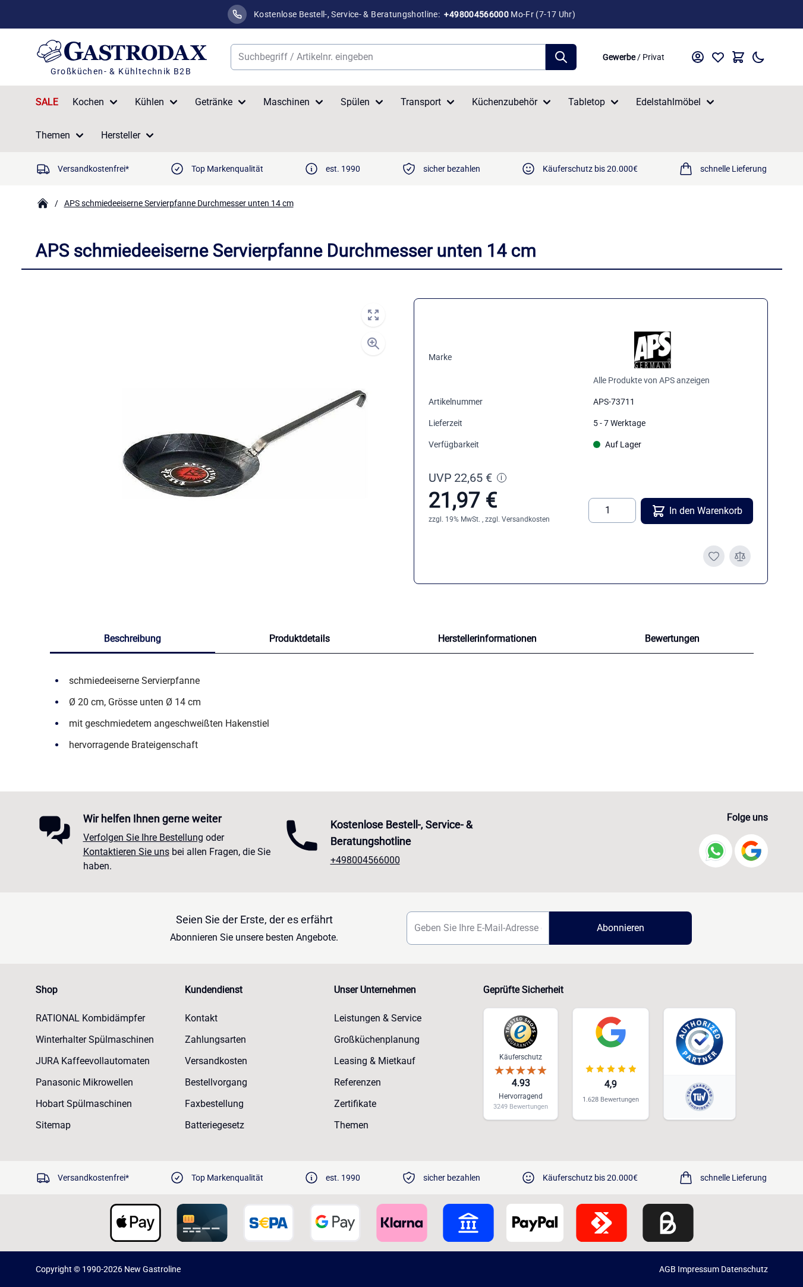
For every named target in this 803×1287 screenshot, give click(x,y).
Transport (421, 102)
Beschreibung (132, 638)
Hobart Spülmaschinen (84, 1103)
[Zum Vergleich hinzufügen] (740, 556)
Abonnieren (620, 927)
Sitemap (53, 1125)
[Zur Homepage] (43, 203)
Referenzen (357, 1082)
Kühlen (149, 102)
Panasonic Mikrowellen (84, 1082)
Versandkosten (526, 519)
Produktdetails (299, 638)
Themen (53, 135)
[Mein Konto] (697, 57)
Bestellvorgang (216, 1082)
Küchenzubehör (504, 102)
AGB (667, 1269)
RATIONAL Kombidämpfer (90, 1018)
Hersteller (120, 135)
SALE (47, 102)
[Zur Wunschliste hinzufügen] (714, 556)
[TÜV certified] (699, 1096)
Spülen (355, 102)
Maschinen (286, 102)
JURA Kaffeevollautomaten (93, 1061)
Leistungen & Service (377, 1018)
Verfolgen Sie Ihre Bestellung (143, 837)
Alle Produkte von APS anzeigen (651, 380)
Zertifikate (355, 1103)
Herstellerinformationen (487, 638)
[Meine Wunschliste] (718, 57)
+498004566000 (365, 860)
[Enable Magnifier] (373, 343)
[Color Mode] (758, 57)
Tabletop (586, 102)
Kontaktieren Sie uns (126, 851)
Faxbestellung (214, 1103)
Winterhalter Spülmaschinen (95, 1039)
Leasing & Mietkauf (374, 1061)
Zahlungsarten (215, 1039)
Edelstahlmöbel (668, 102)
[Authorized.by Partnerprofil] (699, 1041)
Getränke (213, 102)
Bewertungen (672, 638)
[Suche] (561, 57)
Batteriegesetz (214, 1125)
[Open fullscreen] (373, 315)
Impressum (698, 1269)
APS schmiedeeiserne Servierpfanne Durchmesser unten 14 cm (179, 203)
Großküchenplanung (377, 1039)
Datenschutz (744, 1269)
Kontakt (201, 1018)
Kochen (88, 102)
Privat (654, 57)
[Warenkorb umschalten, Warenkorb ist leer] (738, 57)
